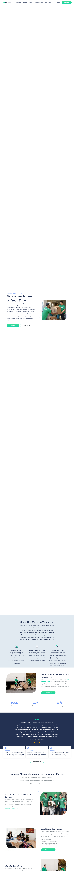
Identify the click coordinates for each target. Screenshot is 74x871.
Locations (25, 2)
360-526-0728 (27, 325)
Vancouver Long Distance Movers (11, 808)
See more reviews (37, 761)
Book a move (66, 2)
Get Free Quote (48, 849)
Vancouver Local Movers (10, 809)
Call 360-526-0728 (48, 692)
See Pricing (13, 325)
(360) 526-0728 (48, 2)
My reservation (57, 2)
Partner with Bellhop (39, 2)
